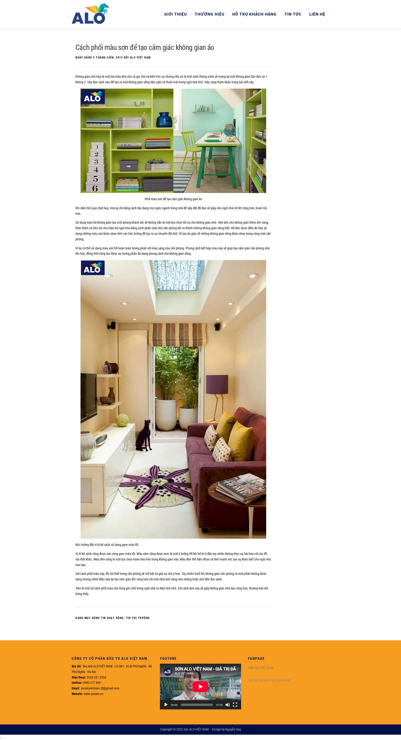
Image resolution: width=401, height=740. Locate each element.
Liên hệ (317, 14)
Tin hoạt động (112, 618)
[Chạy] (166, 704)
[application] (200, 686)
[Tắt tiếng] (227, 704)
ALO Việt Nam (140, 57)
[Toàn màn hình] (235, 704)
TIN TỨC (293, 14)
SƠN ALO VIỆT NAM (261, 668)
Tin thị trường (138, 618)
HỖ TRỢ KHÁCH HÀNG (254, 14)
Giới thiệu (175, 14)
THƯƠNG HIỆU (209, 14)
